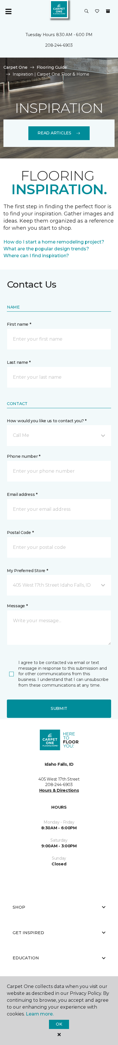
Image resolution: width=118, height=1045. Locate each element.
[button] (86, 11)
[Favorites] (97, 11)
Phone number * (23, 456)
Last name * (19, 362)
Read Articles (54, 132)
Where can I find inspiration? (36, 255)
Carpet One (15, 67)
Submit (59, 708)
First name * (19, 324)
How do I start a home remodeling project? (53, 242)
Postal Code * (20, 533)
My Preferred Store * (27, 571)
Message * (17, 606)
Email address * (22, 494)
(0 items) (108, 11)
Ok (59, 1024)
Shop (19, 907)
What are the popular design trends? (46, 249)
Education (26, 957)
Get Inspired (28, 932)
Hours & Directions (59, 790)
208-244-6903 (59, 45)
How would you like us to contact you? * (46, 421)
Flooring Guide (52, 67)
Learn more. (40, 1014)
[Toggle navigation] (8, 11)
